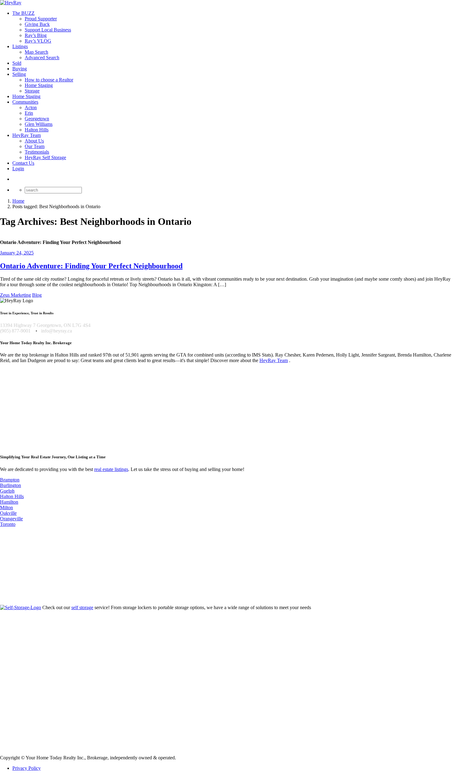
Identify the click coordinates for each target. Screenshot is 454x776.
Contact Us (23, 163)
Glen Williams (39, 124)
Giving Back (37, 24)
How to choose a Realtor (49, 79)
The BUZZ (23, 13)
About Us (34, 140)
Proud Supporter (41, 18)
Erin (29, 113)
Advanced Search (42, 57)
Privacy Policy (26, 768)
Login (18, 168)
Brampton (9, 479)
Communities (25, 102)
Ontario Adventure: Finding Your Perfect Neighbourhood (91, 266)
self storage (82, 607)
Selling (19, 74)
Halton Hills (36, 129)
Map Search (36, 52)
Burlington (10, 485)
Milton (6, 507)
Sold (16, 63)
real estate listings (111, 469)
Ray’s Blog (36, 35)
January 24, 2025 (17, 252)
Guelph (7, 490)
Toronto (7, 524)
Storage (32, 90)
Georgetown (37, 118)
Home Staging (39, 85)
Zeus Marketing (15, 295)
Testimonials (37, 152)
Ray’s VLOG (38, 40)
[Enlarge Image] (227, 237)
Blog (37, 295)
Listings (20, 46)
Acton (31, 107)
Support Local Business (48, 29)
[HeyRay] (10, 2)
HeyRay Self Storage (45, 157)
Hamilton (9, 502)
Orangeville (11, 518)
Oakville (8, 513)
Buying (19, 68)
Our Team (34, 146)
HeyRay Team (26, 135)
